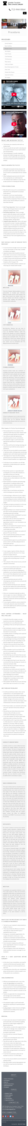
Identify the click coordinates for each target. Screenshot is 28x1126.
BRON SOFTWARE (21, 1124)
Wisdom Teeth (8, 48)
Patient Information (8, 1078)
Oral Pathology (8, 56)
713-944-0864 (18, 9)
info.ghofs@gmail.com (10, 1109)
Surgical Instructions (9, 1083)
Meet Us (6, 1082)
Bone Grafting (8, 46)
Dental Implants (8, 43)
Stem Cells (7, 69)
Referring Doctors (8, 1085)
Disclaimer (6, 1087)
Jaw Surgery (8, 51)
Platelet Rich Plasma (9, 72)
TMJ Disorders (8, 59)
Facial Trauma (8, 53)
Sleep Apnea (8, 61)
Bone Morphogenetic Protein (12, 67)
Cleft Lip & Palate (9, 64)
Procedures (5, 39)
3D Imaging (7, 77)
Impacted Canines (9, 74)
